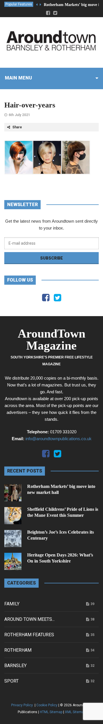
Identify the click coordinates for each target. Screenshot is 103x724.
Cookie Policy (47, 705)
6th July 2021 (19, 115)
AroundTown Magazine (51, 340)
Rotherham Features (29, 634)
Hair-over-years (29, 105)
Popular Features (18, 4)
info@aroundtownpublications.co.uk (58, 438)
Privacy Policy (22, 705)
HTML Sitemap (51, 712)
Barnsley (15, 665)
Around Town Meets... (29, 619)
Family (11, 604)
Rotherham (17, 650)
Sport (11, 681)
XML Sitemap (75, 712)
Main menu (18, 78)
